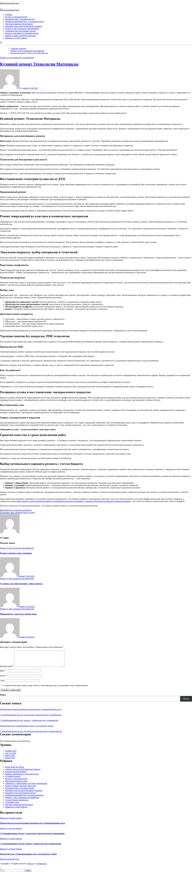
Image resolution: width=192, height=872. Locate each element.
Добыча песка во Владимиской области (22, 769)
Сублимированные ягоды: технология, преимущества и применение (30, 715)
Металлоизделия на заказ (16, 781)
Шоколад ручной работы (16, 38)
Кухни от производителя (16, 17)
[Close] (1, 868)
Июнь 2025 (10, 758)
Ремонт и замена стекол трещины (16, 553)
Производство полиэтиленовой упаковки (23, 26)
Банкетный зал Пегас (14, 767)
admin (26, 88)
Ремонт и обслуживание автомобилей (22, 28)
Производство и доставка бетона (19, 19)
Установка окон (12, 802)
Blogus (30, 863)
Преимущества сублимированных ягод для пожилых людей (26, 726)
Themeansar (41, 863)
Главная (8, 14)
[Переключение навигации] (1, 8)
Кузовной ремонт (13, 776)
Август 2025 (10, 753)
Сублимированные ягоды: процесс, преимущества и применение (29, 720)
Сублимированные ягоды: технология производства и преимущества (31, 731)
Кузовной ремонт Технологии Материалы (39, 64)
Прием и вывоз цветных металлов (20, 36)
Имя (2, 671)
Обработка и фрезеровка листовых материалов (26, 783)
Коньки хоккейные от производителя (21, 33)
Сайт (2, 680)
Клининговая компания (15, 772)
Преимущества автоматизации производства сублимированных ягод (31, 709)
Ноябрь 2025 (10, 751)
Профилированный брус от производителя (24, 21)
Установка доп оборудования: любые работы (21, 584)
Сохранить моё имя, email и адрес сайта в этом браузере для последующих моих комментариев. (45, 685)
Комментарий (7, 666)
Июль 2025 (10, 755)
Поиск (3, 695)
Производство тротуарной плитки (20, 31)
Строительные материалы (16, 800)
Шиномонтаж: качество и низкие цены (18, 614)
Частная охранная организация (19, 24)
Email (3, 676)
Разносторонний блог (9, 3)
